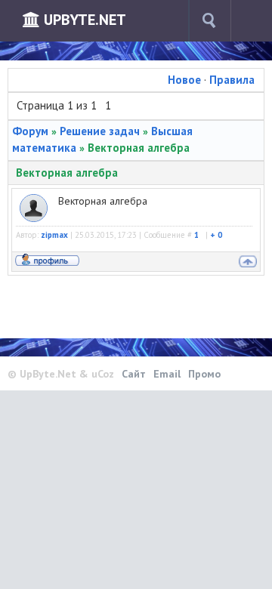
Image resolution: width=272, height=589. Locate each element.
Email (167, 374)
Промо (204, 374)
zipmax (54, 235)
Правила (232, 79)
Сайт (134, 374)
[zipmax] (34, 202)
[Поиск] (209, 21)
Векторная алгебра (139, 147)
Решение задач (100, 131)
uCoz (102, 374)
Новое (184, 79)
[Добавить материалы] (257, 21)
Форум (30, 131)
